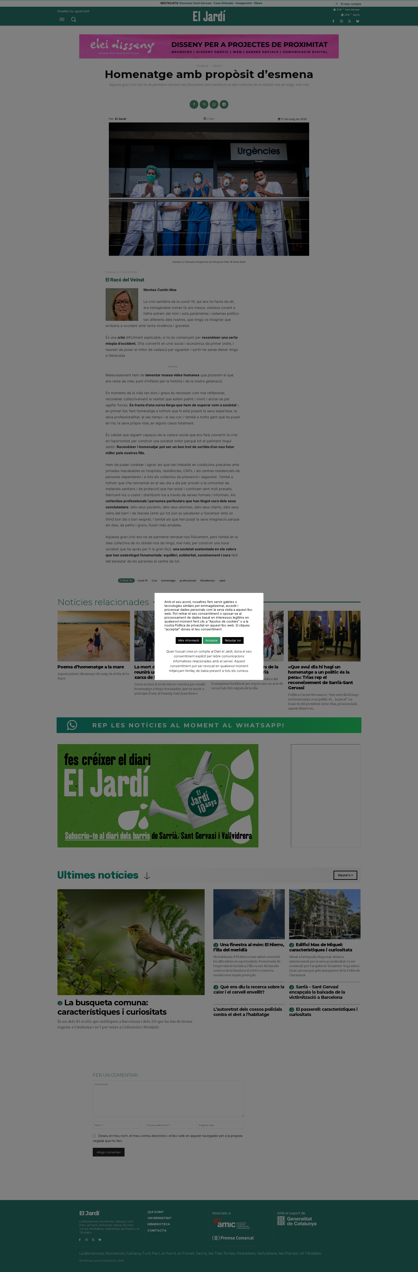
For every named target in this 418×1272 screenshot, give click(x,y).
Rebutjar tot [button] (233, 640)
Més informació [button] (188, 640)
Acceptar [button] (212, 640)
